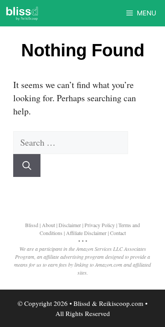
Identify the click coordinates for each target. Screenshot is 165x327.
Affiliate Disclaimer (86, 232)
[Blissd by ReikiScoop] (22, 13)
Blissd (31, 224)
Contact (118, 232)
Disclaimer (70, 224)
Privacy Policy (99, 224)
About (48, 224)
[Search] (26, 165)
